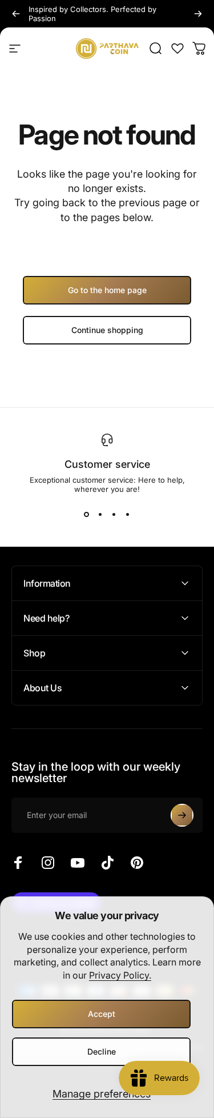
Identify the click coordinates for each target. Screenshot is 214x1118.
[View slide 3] (114, 514)
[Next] (198, 13)
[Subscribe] (182, 815)
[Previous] (16, 13)
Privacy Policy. (120, 975)
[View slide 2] (100, 514)
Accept (101, 1014)
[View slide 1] (87, 514)
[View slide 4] (128, 514)
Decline (101, 1051)
